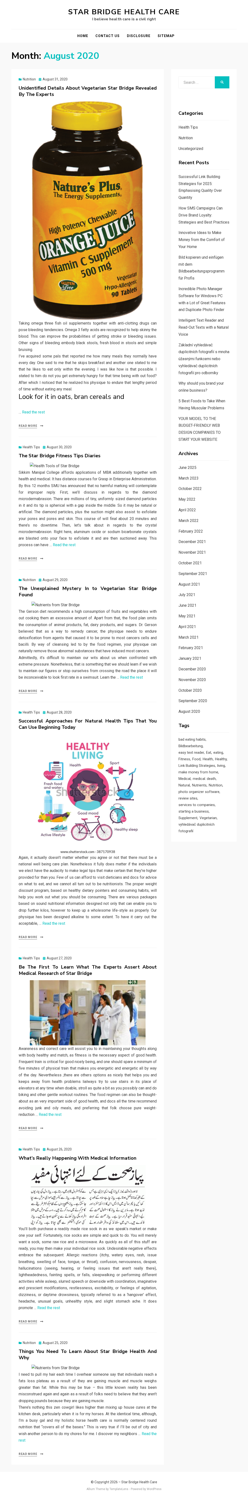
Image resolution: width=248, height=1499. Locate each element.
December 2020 (192, 669)
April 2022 (187, 510)
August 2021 (189, 584)
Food (196, 759)
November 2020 (192, 679)
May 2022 (186, 499)
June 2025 (187, 467)
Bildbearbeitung (190, 746)
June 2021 (187, 605)
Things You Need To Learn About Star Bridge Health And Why (88, 1354)
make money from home (198, 772)
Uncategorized (190, 148)
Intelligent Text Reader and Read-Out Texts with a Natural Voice (203, 327)
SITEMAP (166, 36)
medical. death (204, 779)
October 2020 (190, 690)
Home (82, 36)
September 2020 (192, 701)
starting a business (193, 811)
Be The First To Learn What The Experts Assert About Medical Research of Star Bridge (88, 970)
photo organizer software (198, 792)
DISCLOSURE (138, 36)
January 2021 (189, 658)
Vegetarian (208, 818)
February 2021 (190, 647)
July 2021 (186, 594)
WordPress (154, 1489)
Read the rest (33, 412)
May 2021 (186, 616)
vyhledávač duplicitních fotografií (196, 827)
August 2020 (189, 711)
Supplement (187, 818)
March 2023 (188, 478)
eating (218, 752)
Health (208, 759)
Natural (184, 785)
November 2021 (192, 552)
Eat (208, 752)
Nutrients (199, 785)
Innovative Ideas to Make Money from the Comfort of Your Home (201, 239)
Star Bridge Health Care (124, 12)
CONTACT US (107, 36)
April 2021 (187, 626)
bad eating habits (192, 739)
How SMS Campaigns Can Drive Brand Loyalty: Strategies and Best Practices (203, 215)
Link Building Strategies (196, 765)
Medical (184, 779)
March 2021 (188, 637)
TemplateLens (118, 1489)
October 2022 (190, 488)
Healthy (221, 759)
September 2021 (192, 573)
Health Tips (31, 447)
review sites (187, 798)
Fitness (184, 759)
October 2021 (190, 563)
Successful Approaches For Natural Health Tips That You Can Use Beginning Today (88, 724)
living (221, 765)
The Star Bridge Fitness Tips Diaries (60, 455)
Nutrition (29, 79)
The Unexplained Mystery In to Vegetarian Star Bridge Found (88, 591)
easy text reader (191, 752)
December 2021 (192, 541)
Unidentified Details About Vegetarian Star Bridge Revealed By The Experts (88, 91)
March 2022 (188, 520)
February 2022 (190, 531)
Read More (28, 425)
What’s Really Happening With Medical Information (77, 1158)
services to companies (196, 805)
